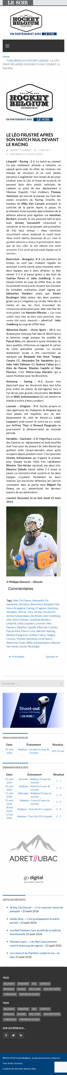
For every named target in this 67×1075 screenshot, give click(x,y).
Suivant (50, 656)
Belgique (9, 984)
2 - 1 (58, 816)
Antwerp (24, 604)
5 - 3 (58, 787)
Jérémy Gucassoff (44, 611)
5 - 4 (58, 809)
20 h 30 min (58, 751)
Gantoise (52, 608)
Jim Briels (36, 615)
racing (51, 631)
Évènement (34, 744)
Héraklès (11, 611)
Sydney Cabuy (37, 635)
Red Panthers (52, 989)
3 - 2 (58, 802)
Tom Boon (10, 994)
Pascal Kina (13, 631)
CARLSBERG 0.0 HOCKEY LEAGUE (27, 60)
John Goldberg (51, 615)
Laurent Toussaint (20, 150)
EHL (34, 984)
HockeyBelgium (23, 1058)
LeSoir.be (54, 1058)
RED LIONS (34, 989)
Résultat (58, 744)
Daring (30, 608)
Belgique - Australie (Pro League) (35, 809)
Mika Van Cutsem (47, 627)
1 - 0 (58, 795)
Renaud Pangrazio (17, 635)
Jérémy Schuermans (17, 615)
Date (9, 744)
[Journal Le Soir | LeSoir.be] (18, 2)
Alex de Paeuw (22, 600)
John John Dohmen (17, 619)
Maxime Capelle (26, 627)
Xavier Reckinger (30, 646)
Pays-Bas (9, 989)
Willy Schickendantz (38, 642)
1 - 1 (58, 780)
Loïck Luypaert (25, 623)
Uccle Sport (45, 638)
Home (6, 56)
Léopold (11, 623)
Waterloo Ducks (16, 642)
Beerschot (36, 604)
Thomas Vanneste (26, 638)
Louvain (40, 623)
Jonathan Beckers (39, 619)
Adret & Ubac (29, 1068)
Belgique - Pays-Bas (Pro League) (34, 816)
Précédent (18, 656)
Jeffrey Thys (25, 611)
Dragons (41, 608)
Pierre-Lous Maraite (33, 631)
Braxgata (19, 608)
